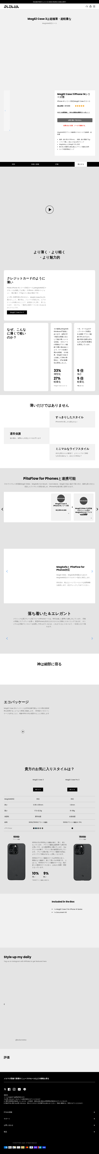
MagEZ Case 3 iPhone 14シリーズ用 (61, 505)
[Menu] (94, 6)
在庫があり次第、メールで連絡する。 (74, 126)
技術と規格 (35, 164)
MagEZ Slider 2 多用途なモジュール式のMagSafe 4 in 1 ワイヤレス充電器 (83, 511)
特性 (13, 164)
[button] (80, 106)
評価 (56, 164)
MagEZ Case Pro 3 (37, 297)
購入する (81, 164)
